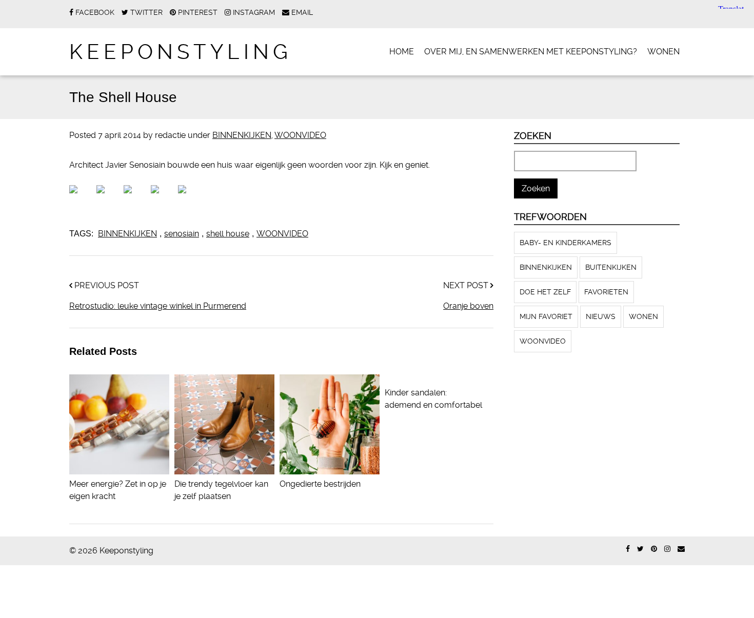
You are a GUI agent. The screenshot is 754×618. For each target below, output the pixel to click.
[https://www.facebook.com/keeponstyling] (628, 549)
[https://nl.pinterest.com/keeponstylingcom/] (654, 549)
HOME (401, 51)
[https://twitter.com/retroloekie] (640, 549)
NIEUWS (601, 316)
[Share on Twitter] (108, 197)
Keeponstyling (180, 52)
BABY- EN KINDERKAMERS (565, 242)
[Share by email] (190, 197)
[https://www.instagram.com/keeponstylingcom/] (667, 549)
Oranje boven (468, 306)
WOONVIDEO (300, 135)
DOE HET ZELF (545, 292)
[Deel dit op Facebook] (81, 197)
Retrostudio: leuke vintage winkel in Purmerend (157, 306)
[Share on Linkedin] (163, 197)
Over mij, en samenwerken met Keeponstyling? (530, 51)
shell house (227, 233)
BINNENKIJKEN (241, 135)
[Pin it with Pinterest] (136, 197)
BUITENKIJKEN (611, 267)
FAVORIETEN (606, 292)
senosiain (181, 233)
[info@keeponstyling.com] (681, 549)
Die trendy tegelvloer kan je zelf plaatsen (221, 490)
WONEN (663, 51)
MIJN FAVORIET (546, 316)
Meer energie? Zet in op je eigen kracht (117, 490)
